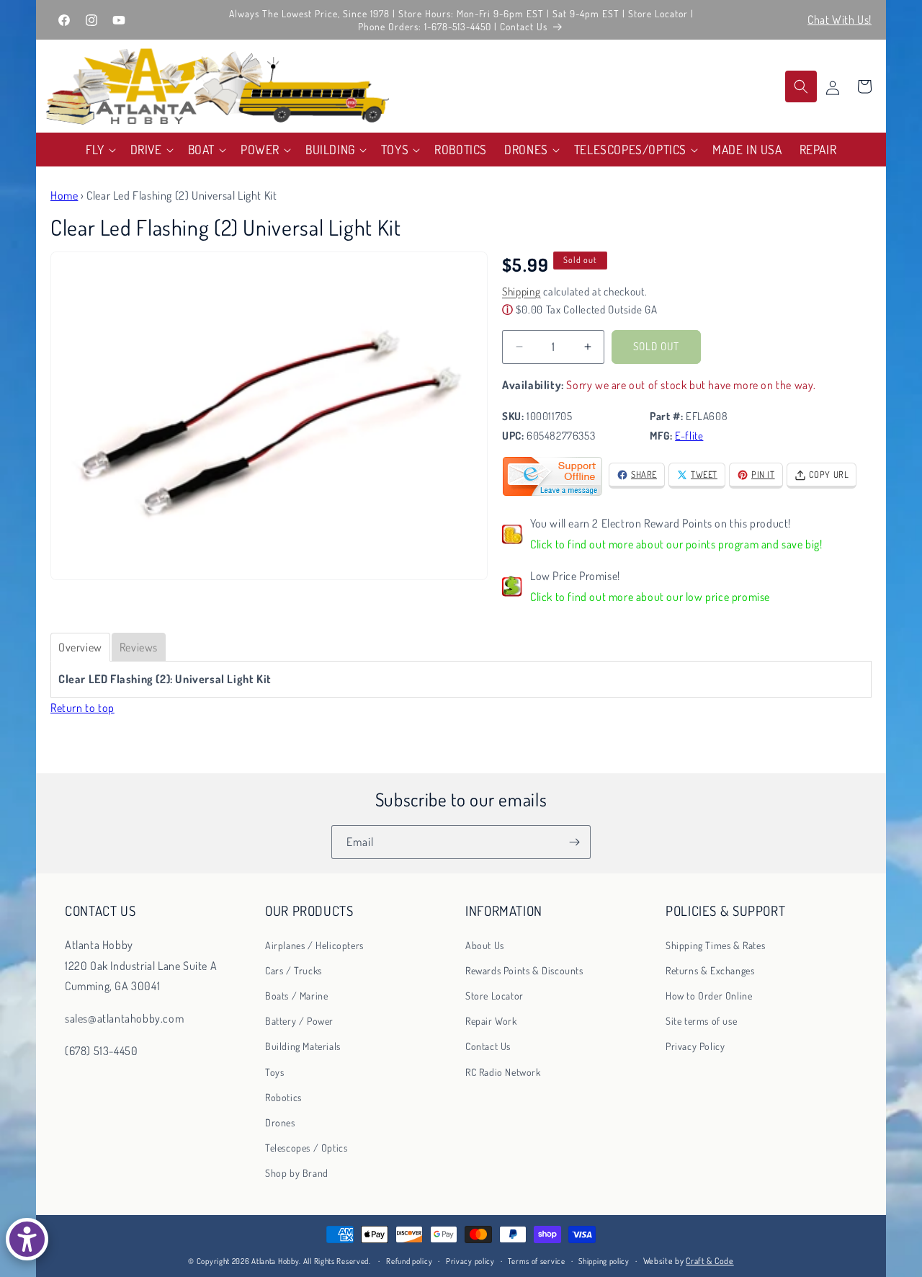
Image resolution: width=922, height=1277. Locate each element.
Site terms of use (701, 1021)
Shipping (521, 291)
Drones (280, 1122)
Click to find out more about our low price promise (650, 596)
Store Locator (494, 995)
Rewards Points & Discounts (524, 970)
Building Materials (303, 1046)
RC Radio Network (503, 1072)
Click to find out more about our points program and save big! (676, 544)
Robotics (283, 1097)
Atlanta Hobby (275, 1261)
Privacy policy (470, 1260)
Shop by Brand (296, 1173)
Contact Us (488, 1046)
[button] (99, 149)
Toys (274, 1072)
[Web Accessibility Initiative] (27, 1239)
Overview (80, 647)
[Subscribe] (574, 842)
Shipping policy (604, 1260)
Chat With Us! (839, 19)
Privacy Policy (695, 1046)
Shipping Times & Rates (715, 945)
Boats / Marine (296, 995)
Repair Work (491, 1021)
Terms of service (536, 1260)
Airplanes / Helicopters (314, 945)
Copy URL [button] (829, 474)
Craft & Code (709, 1260)
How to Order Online (709, 995)
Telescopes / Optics (306, 1148)
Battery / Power (299, 1021)
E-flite (689, 435)
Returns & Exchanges (710, 970)
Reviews (139, 647)
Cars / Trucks (293, 970)
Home (64, 195)
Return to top (82, 707)
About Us (484, 945)
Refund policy (409, 1260)
